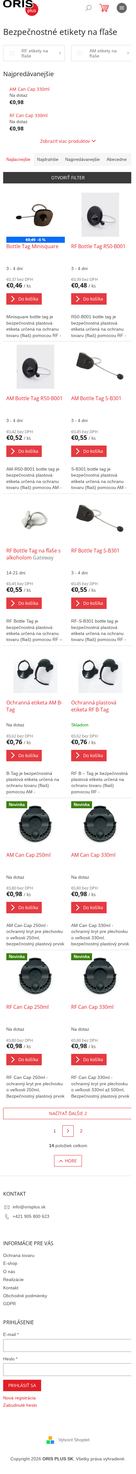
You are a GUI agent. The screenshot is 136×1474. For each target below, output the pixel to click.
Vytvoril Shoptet (74, 1439)
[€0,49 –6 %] (35, 215)
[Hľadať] (88, 8)
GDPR (9, 1303)
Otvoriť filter (68, 178)
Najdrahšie (48, 159)
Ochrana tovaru (18, 1255)
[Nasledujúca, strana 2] (68, 1131)
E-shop (10, 1263)
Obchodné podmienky (25, 1295)
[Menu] (121, 8)
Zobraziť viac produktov (65, 141)
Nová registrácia (19, 1397)
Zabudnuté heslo (20, 1405)
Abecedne (117, 159)
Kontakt (10, 1287)
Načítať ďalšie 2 (68, 1113)
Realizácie (13, 1279)
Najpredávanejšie (82, 159)
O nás (9, 1271)
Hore (71, 1161)
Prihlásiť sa (22, 1385)
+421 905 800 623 (31, 1216)
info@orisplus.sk (29, 1206)
